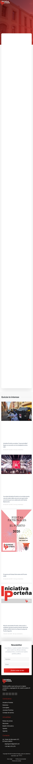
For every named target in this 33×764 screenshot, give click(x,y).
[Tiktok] (16, 694)
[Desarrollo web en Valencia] (20, 755)
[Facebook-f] (4, 694)
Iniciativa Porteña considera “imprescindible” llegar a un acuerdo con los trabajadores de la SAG (15, 445)
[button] (30, 3)
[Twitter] (10, 694)
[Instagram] (7, 694)
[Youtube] (13, 694)
